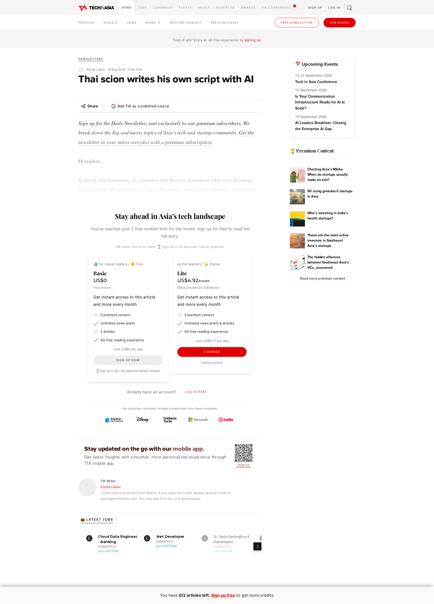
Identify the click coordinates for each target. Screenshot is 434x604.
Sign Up (315, 7)
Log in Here (196, 391)
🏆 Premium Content (312, 151)
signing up (252, 40)
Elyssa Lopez (110, 487)
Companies (163, 7)
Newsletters (90, 58)
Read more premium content (322, 278)
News (127, 7)
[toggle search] (350, 7)
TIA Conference (276, 7)
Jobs (142, 7)
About (204, 7)
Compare (212, 351)
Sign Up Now (128, 360)
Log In (334, 7)
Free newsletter (297, 22)
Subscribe (339, 22)
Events (185, 7)
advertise (225, 7)
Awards (248, 7)
